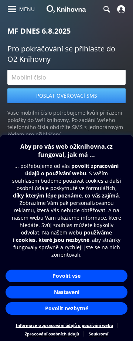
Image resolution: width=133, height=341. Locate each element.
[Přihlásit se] (120, 9)
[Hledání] (106, 9)
